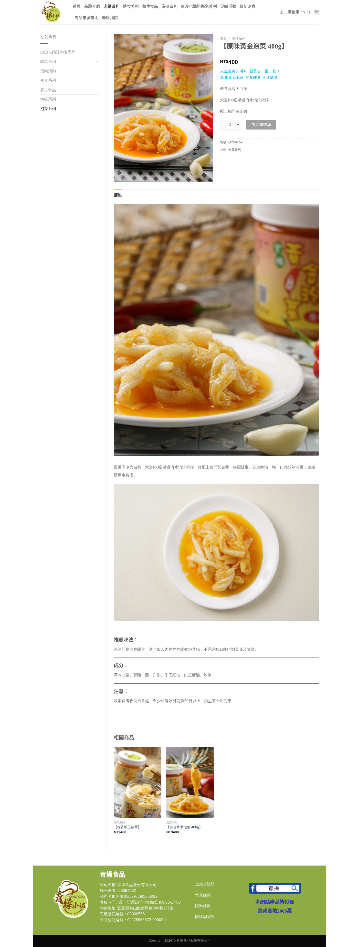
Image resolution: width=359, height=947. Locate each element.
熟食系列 (131, 6)
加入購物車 (261, 124)
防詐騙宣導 (205, 917)
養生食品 (150, 6)
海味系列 (170, 6)
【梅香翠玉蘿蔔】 (129, 827)
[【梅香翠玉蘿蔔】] (137, 782)
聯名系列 (48, 62)
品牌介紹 (92, 6)
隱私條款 (203, 906)
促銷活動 (228, 6)
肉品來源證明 (86, 18)
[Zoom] (120, 176)
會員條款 (203, 895)
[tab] (118, 195)
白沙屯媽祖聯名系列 (199, 6)
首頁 (77, 6)
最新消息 (247, 6)
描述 (118, 195)
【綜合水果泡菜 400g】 (184, 827)
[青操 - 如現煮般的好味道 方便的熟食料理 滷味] (52, 12)
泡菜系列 (111, 6)
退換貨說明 (205, 884)
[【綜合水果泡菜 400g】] (190, 782)
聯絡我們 (110, 18)
